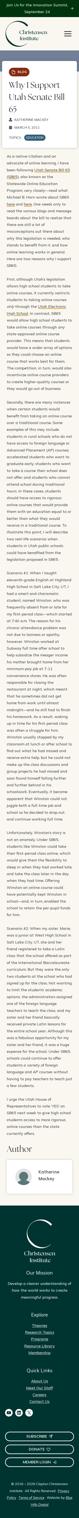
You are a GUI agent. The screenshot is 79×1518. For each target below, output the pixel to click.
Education (34, 137)
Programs (39, 1339)
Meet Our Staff (39, 1388)
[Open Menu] (68, 34)
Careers (39, 1394)
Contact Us (39, 1401)
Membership (39, 1352)
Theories (39, 1325)
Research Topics (39, 1332)
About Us (39, 1381)
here (11, 204)
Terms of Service (31, 1497)
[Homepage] (26, 33)
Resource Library (39, 1346)
